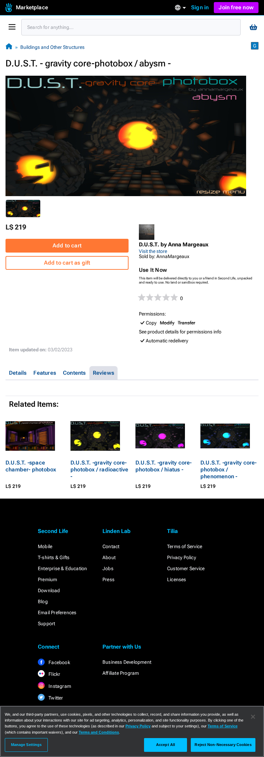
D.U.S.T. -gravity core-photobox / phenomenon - (228, 469)
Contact (110, 546)
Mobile (45, 546)
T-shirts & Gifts (53, 557)
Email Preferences (57, 612)
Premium (47, 579)
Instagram (59, 686)
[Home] (9, 47)
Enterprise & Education (62, 568)
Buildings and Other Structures (52, 47)
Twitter (55, 698)
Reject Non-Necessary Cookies (223, 745)
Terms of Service (184, 546)
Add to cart (67, 245)
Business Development (126, 662)
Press (108, 579)
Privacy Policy (181, 557)
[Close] (253, 716)
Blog (43, 601)
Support (46, 623)
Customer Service (186, 568)
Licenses (176, 579)
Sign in (200, 7)
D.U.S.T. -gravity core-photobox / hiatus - (163, 466)
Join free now (236, 7)
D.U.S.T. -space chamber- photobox (31, 466)
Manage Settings (26, 745)
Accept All (165, 745)
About (109, 557)
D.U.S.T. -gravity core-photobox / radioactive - (99, 469)
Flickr (53, 674)
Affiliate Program (120, 673)
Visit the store (153, 251)
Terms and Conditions (99, 732)
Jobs (107, 568)
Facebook (58, 662)
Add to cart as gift (67, 262)
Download (49, 590)
